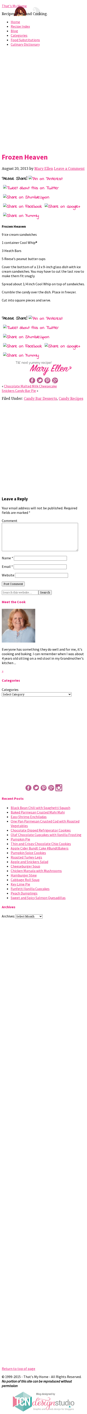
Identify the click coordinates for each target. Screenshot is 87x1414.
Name (7, 558)
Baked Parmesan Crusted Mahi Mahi (38, 812)
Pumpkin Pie (20, 839)
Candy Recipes (71, 398)
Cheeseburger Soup (25, 866)
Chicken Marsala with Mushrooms (36, 870)
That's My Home (14, 6)
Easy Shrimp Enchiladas (29, 816)
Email (7, 566)
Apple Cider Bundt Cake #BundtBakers (39, 848)
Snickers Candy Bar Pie (19, 390)
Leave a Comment (69, 168)
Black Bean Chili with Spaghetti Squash (40, 807)
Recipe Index (20, 26)
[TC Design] (43, 1410)
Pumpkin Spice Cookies (28, 852)
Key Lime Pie (20, 884)
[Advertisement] (43, 98)
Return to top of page (18, 1368)
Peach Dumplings (24, 893)
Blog (14, 31)
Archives (8, 916)
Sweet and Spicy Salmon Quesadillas (38, 897)
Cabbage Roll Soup (25, 879)
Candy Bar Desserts (40, 398)
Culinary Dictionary (25, 44)
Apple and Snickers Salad (29, 861)
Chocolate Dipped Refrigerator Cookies (41, 830)
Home (15, 22)
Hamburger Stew (24, 875)
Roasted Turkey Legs (26, 857)
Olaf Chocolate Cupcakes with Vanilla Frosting (46, 834)
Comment (9, 520)
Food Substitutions (25, 40)
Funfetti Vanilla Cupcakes (30, 888)
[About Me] (18, 641)
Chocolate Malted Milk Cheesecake (30, 386)
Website (8, 575)
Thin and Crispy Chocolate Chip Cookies (41, 843)
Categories (19, 35)
